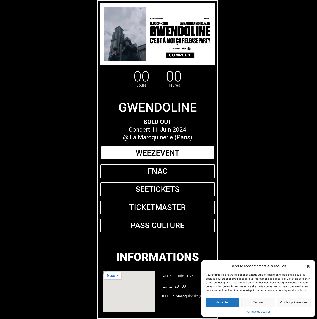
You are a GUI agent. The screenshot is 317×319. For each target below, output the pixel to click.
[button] (308, 266)
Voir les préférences (294, 302)
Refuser (258, 302)
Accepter (222, 302)
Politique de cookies (258, 311)
